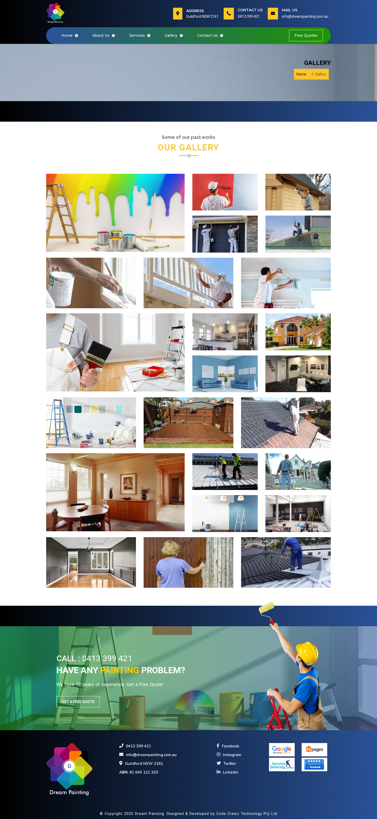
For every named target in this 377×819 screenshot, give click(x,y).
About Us (101, 35)
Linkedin (230, 772)
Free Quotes (306, 35)
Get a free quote (78, 702)
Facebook (230, 746)
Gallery (171, 35)
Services (137, 35)
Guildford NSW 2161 (144, 763)
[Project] (115, 213)
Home (70, 35)
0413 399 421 (249, 16)
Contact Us (208, 35)
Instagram (232, 754)
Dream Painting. (151, 814)
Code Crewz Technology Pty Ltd (246, 814)
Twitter (229, 763)
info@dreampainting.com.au (305, 16)
